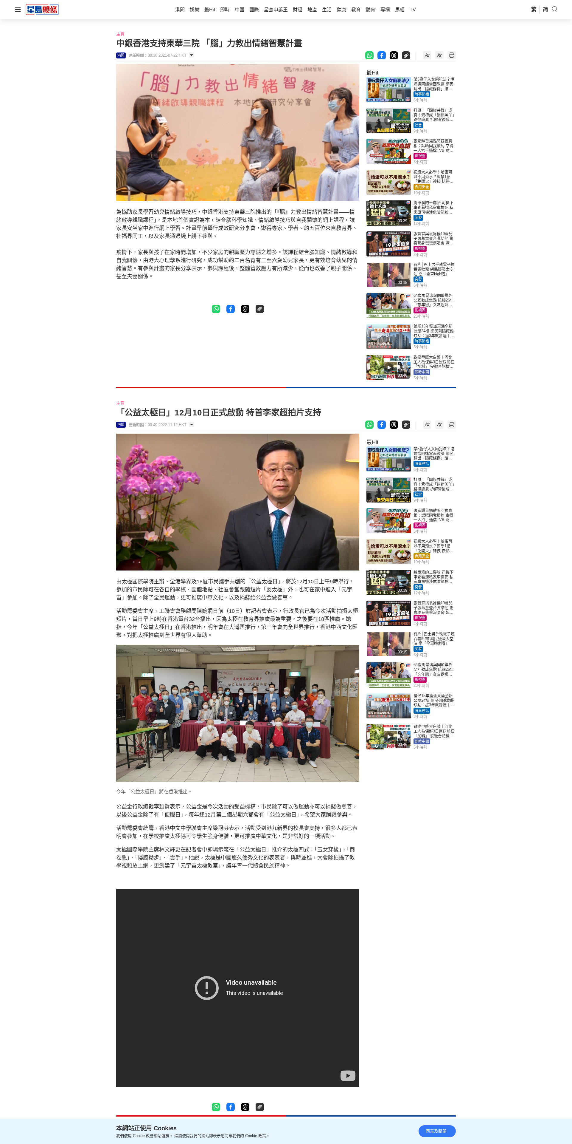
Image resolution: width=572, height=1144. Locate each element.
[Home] (42, 9)
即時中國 (422, 372)
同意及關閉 (436, 1131)
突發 (418, 217)
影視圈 (420, 156)
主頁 (120, 34)
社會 (418, 125)
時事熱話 (422, 94)
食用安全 (422, 187)
